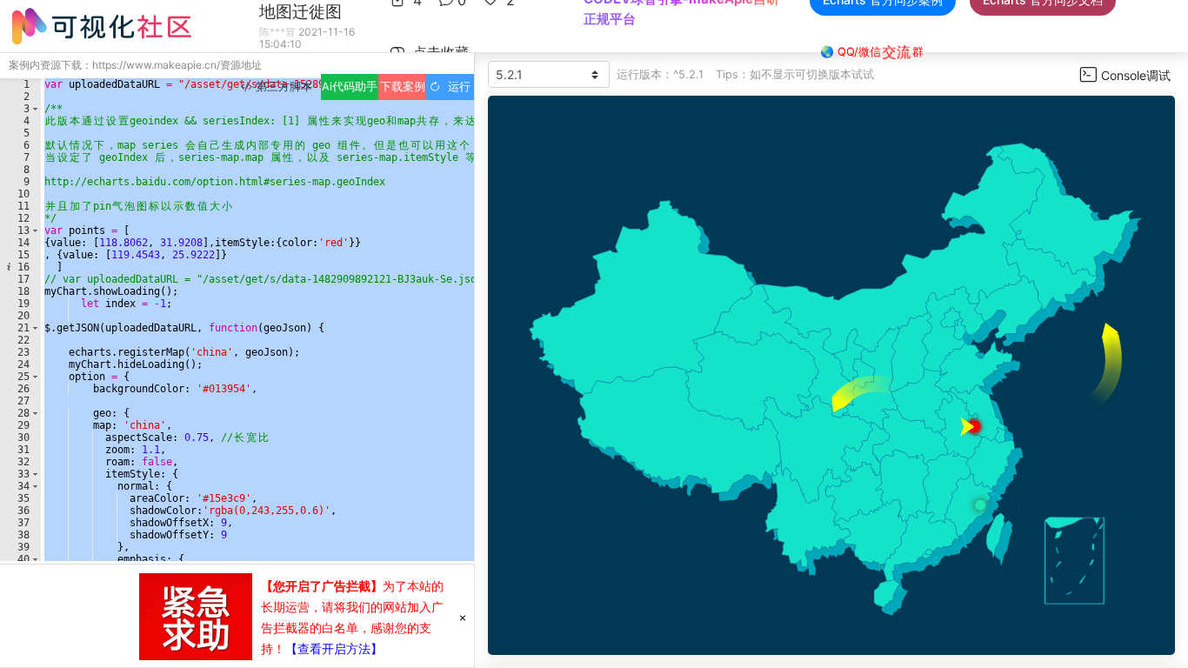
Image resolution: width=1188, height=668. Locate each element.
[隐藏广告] (462, 617)
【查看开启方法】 (334, 648)
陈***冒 (277, 31)
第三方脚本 (282, 86)
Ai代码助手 (349, 86)
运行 (456, 86)
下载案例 (402, 86)
